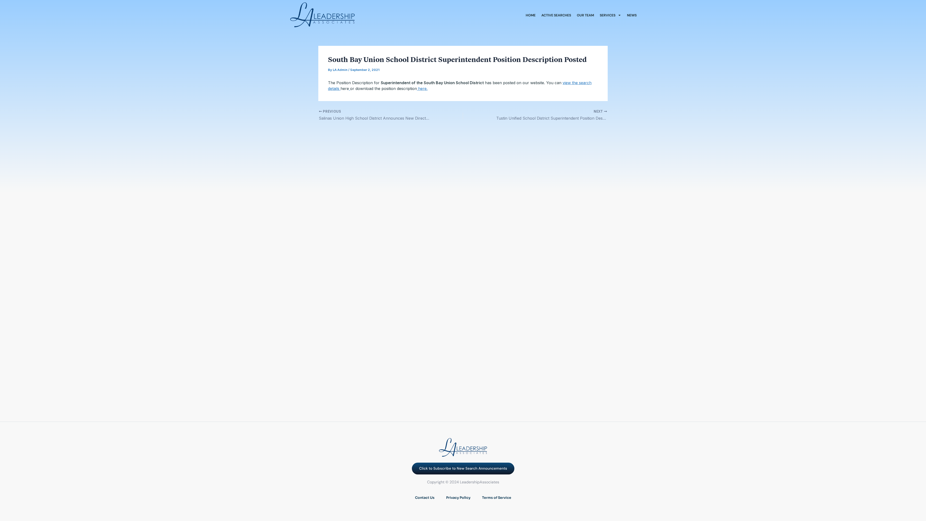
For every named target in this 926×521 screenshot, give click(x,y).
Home (531, 15)
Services (607, 15)
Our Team (585, 15)
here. (423, 88)
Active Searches (556, 15)
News (632, 15)
